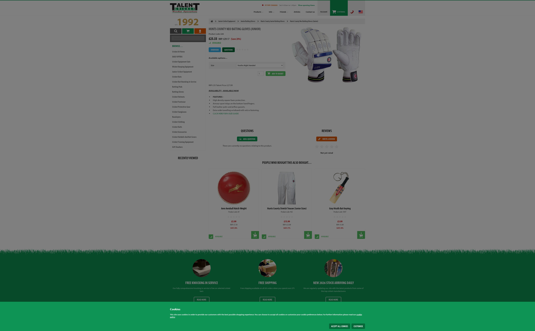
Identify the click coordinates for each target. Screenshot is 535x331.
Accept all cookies (339, 326)
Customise (358, 326)
